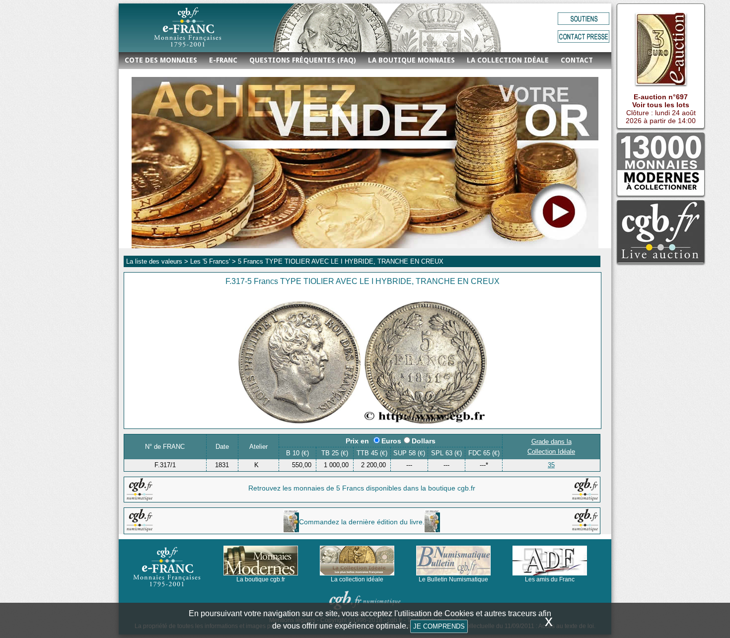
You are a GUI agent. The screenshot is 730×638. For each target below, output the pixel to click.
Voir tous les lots (660, 105)
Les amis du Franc (550, 579)
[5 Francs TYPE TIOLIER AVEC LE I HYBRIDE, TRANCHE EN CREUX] (362, 421)
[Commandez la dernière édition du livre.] (362, 530)
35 (551, 465)
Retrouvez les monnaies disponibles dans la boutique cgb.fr (361, 488)
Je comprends (439, 626)
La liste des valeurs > (158, 261)
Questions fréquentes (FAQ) (302, 60)
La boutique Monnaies (411, 60)
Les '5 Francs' (210, 261)
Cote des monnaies (161, 60)
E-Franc (223, 60)
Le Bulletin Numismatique (453, 579)
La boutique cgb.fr (260, 579)
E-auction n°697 (661, 97)
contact (577, 60)
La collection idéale (508, 60)
